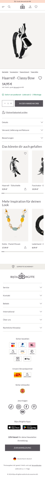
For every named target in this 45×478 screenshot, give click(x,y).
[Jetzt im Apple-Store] (14, 427)
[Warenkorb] (42, 7)
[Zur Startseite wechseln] (22, 6)
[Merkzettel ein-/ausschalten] (25, 153)
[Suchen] (9, 7)
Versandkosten (36, 465)
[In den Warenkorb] (25, 189)
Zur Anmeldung (22, 448)
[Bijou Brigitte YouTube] (22, 411)
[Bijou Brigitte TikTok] (11, 406)
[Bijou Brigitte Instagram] (19, 406)
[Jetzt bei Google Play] (30, 427)
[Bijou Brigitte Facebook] (26, 406)
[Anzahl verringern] (5, 103)
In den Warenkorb (29, 103)
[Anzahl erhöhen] (11, 103)
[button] (30, 7)
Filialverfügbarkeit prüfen (17, 112)
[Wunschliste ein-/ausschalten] (40, 78)
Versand (16, 87)
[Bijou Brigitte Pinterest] (34, 406)
